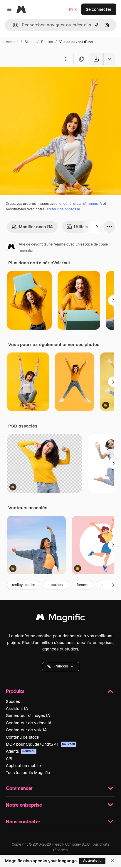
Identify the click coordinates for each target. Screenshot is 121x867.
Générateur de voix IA (26, 730)
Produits (15, 691)
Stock (30, 42)
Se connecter (99, 9)
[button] (60, 666)
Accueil (12, 42)
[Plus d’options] (66, 59)
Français (60, 666)
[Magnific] (60, 618)
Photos (47, 42)
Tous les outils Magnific (28, 772)
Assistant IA (17, 708)
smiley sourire (23, 584)
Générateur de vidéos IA (28, 722)
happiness (56, 584)
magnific (26, 250)
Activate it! (92, 860)
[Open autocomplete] (13, 25)
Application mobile (23, 765)
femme (82, 584)
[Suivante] (97, 227)
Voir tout (61, 262)
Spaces (13, 701)
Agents (20, 751)
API (9, 758)
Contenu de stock (22, 737)
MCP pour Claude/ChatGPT (40, 744)
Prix (73, 9)
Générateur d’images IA (28, 715)
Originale (38, 78)
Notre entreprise (24, 805)
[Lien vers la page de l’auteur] (11, 247)
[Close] (112, 860)
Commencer (19, 788)
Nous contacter (23, 821)
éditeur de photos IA (63, 209)
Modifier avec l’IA (36, 226)
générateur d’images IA (82, 203)
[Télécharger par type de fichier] (109, 59)
